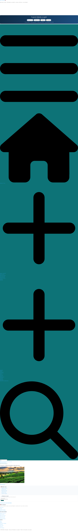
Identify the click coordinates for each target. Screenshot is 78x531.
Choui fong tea (2, 484)
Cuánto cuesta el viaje (2, 276)
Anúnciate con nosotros (2, 509)
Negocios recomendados (3, 510)
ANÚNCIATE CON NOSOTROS (6, 503)
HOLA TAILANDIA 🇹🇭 (3, 0)
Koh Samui (1, 526)
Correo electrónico (3, 498)
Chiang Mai (1, 524)
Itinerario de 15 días (2, 277)
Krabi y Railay (1, 525)
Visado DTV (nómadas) (4, 493)
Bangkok (1, 522)
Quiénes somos (1, 507)
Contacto (1, 508)
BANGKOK (1, 370)
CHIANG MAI (1, 372)
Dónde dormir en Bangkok (3, 523)
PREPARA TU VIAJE (2, 183)
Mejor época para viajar (2, 275)
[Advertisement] (39, 9)
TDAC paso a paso (2, 274)
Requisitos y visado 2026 (3, 273)
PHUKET (1, 371)
